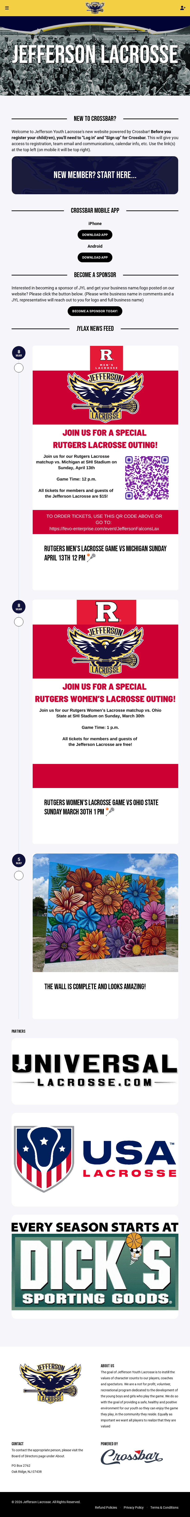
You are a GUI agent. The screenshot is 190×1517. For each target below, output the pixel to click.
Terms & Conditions (164, 1507)
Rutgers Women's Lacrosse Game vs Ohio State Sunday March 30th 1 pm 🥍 (101, 807)
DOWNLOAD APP (95, 234)
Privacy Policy (134, 1507)
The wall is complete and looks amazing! (95, 987)
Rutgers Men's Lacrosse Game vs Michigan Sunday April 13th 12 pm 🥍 (105, 553)
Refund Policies (106, 1507)
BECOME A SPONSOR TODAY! (94, 311)
